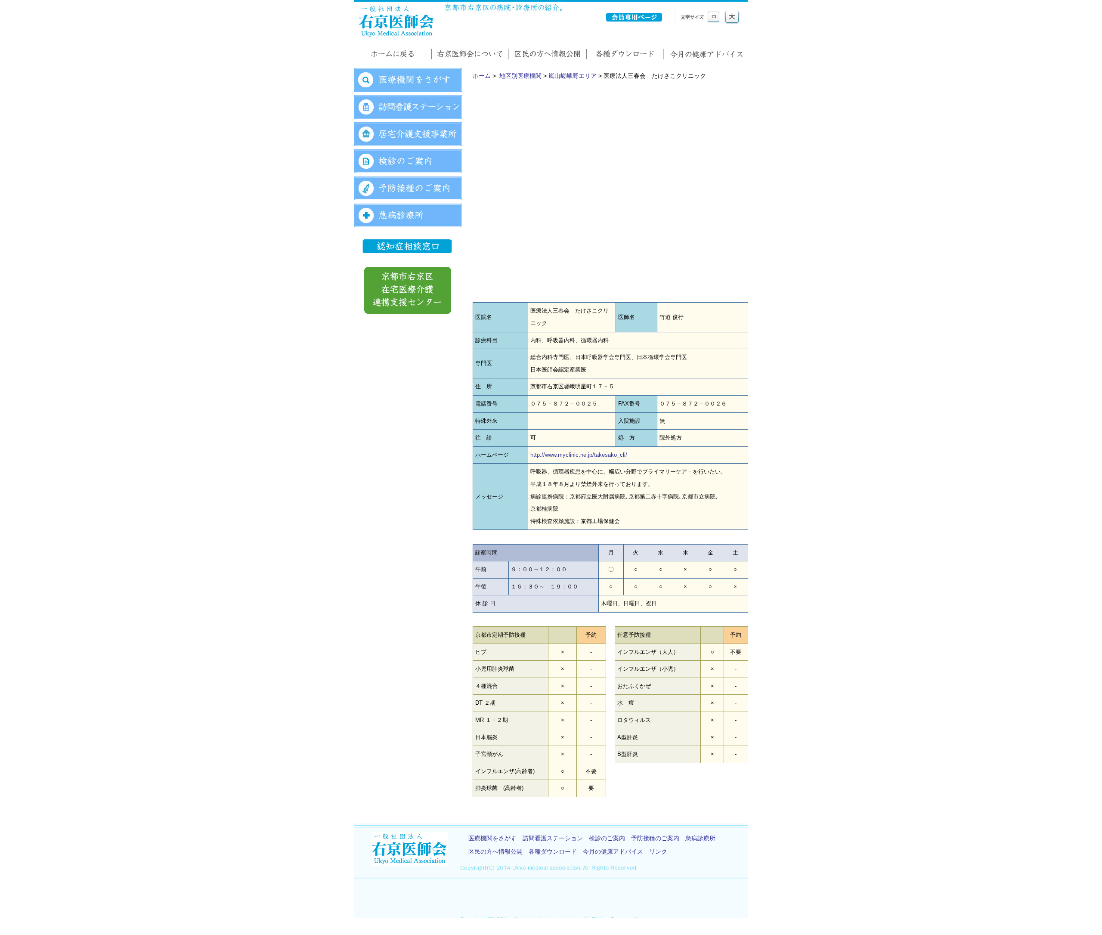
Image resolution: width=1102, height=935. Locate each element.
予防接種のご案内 (655, 838)
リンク (658, 851)
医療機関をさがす (492, 838)
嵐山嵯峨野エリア (572, 75)
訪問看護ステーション (553, 838)
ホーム (482, 75)
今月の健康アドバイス (613, 851)
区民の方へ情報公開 (495, 851)
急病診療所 (700, 838)
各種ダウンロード (553, 851)
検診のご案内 (607, 838)
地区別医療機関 (520, 75)
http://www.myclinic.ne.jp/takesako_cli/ (578, 455)
